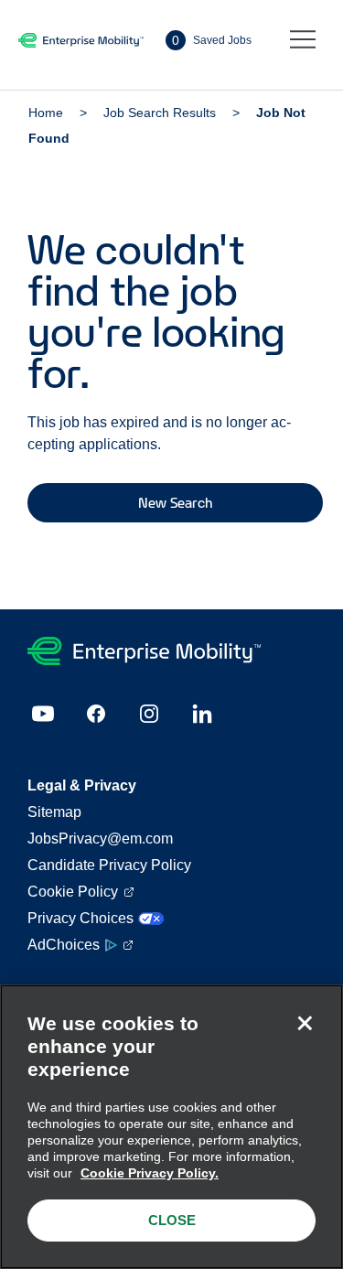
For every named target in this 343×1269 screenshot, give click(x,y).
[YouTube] (43, 713)
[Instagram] (149, 713)
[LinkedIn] (202, 713)
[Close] (305, 1023)
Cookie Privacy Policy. (149, 1173)
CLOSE (172, 1220)
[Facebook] (96, 713)
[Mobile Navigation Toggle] (303, 40)
